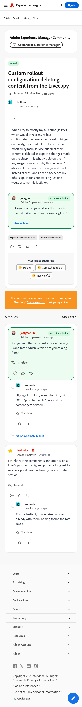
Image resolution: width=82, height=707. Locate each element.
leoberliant (23, 450)
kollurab (22, 102)
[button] (21, 94)
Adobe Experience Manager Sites (22, 18)
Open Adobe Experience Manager (39, 45)
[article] (41, 353)
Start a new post (36, 302)
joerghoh (26, 198)
